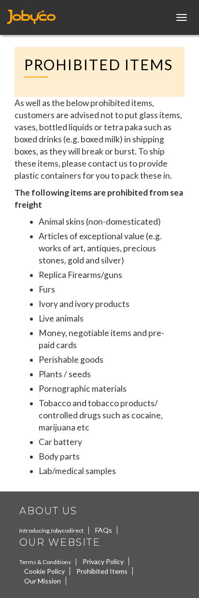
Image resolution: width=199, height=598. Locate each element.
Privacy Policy (103, 561)
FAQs (103, 530)
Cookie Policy (44, 571)
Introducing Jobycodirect (51, 530)
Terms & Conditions (45, 562)
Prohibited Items (102, 571)
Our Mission (42, 581)
